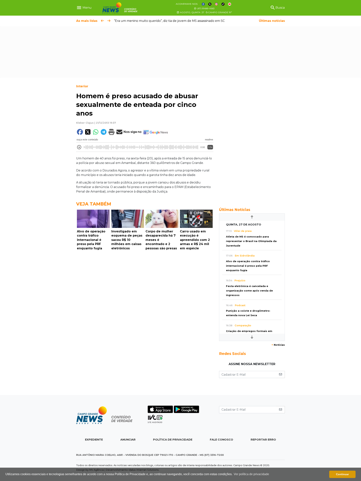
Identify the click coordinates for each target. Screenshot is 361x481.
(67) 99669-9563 (206, 8)
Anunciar (128, 439)
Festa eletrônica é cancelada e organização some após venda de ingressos (249, 291)
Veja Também (93, 204)
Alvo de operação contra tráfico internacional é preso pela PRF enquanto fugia (248, 266)
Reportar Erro (263, 439)
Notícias (278, 344)
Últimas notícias (272, 21)
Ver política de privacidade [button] (251, 474)
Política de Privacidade (172, 439)
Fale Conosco (221, 439)
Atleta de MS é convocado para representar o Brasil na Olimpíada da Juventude (251, 241)
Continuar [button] (342, 474)
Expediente (94, 439)
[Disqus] (144, 303)
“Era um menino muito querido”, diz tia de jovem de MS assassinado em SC (169, 21)
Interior (82, 86)
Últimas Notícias (234, 209)
